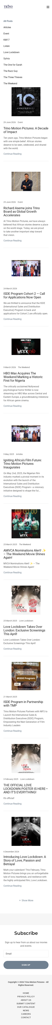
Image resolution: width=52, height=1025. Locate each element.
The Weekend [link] (10, 83)
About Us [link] (26, 1000)
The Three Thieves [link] (12, 77)
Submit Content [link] (26, 1003)
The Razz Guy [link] (10, 71)
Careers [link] (26, 1014)
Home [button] (26, 993)
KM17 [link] (6, 39)
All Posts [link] (8, 21)
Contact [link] (26, 1017)
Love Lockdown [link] (11, 52)
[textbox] (26, 953)
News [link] (26, 1010)
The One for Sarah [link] (12, 64)
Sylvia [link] (6, 58)
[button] (48, 7)
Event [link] (6, 33)
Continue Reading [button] (12, 153)
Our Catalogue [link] (26, 1007)
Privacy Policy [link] (26, 996)
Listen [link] (6, 46)
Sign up (26, 965)
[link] (8, 7)
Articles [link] (7, 27)
